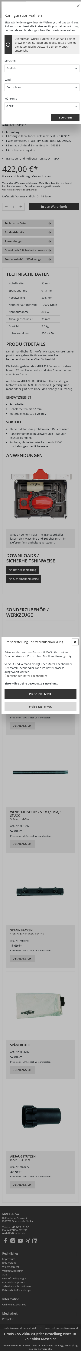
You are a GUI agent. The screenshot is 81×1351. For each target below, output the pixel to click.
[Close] (78, 6)
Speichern (65, 117)
